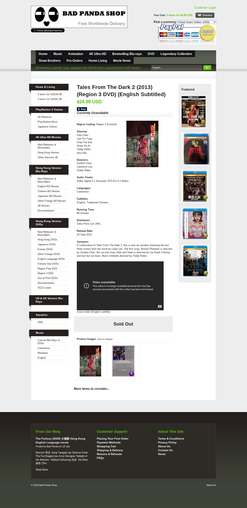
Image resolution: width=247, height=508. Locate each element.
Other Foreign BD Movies (52, 200)
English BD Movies (48, 186)
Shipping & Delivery (110, 450)
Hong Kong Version (48, 152)
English (42, 357)
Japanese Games (47, 126)
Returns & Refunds (109, 454)
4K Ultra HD (97, 54)
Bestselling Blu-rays (127, 54)
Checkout (204, 15)
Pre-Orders (75, 60)
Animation (75, 54)
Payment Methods (109, 442)
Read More (42, 469)
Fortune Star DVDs (48, 263)
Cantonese (44, 348)
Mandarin (43, 352)
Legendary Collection (176, 54)
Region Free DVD (47, 268)
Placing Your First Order (112, 438)
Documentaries (46, 210)
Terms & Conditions (171, 438)
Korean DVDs (45, 249)
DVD (151, 54)
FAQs (100, 457)
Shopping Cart (106, 446)
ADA (40, 322)
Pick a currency (165, 22)
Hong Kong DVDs (47, 239)
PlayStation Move (48, 121)
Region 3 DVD (45, 273)
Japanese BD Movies (50, 196)
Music (57, 54)
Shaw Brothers (50, 60)
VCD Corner (44, 287)
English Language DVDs (51, 258)
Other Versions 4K (48, 157)
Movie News (122, 60)
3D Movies (44, 205)
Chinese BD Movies (49, 191)
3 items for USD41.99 (50, 99)
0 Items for (179, 15)
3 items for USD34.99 (50, 94)
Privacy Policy (167, 442)
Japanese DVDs (47, 244)
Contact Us (165, 450)
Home (43, 54)
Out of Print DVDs (48, 278)
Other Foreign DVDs (49, 254)
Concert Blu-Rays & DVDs (49, 342)
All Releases (45, 116)
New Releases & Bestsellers (47, 146)
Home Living (98, 60)
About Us (164, 446)
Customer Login (205, 7)
